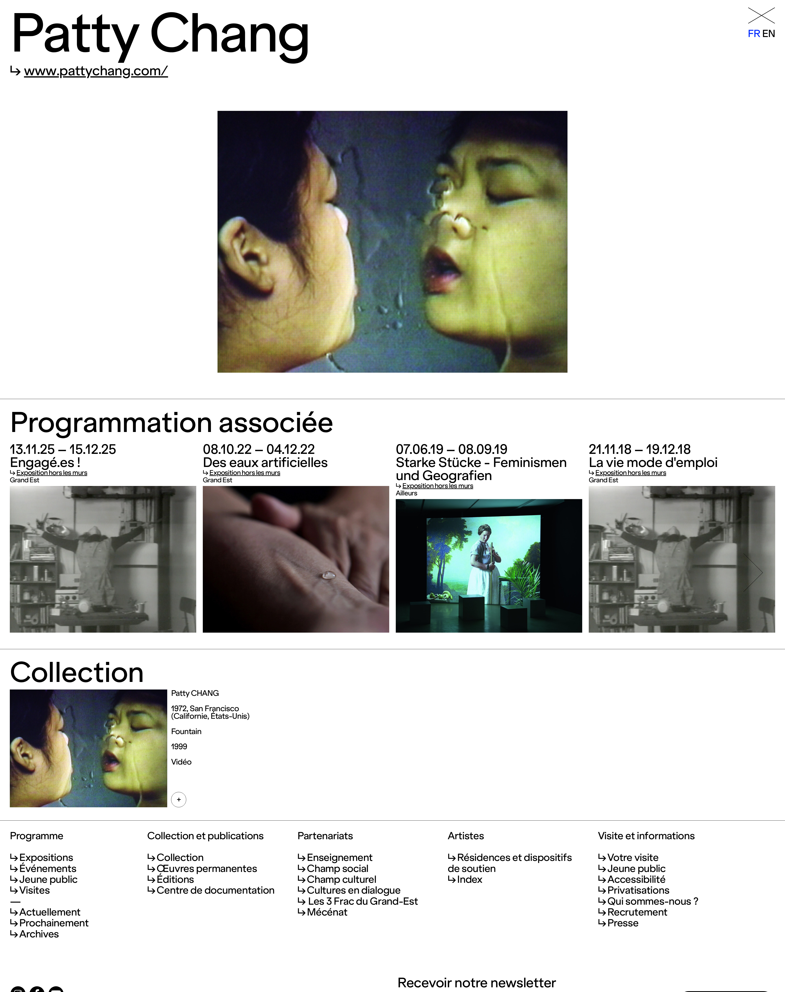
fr (754, 33)
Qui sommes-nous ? (652, 901)
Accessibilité (636, 879)
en (768, 33)
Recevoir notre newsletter (476, 983)
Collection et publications (205, 835)
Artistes (466, 835)
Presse (622, 923)
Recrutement (637, 912)
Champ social (337, 868)
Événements (47, 868)
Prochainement (54, 923)
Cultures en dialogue (353, 890)
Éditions (175, 879)
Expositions (46, 857)
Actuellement (50, 912)
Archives (39, 934)
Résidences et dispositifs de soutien (510, 862)
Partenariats (325, 835)
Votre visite (633, 857)
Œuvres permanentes (207, 868)
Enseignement (340, 857)
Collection (180, 857)
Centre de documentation (216, 890)
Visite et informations (646, 835)
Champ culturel (341, 879)
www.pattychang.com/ (96, 71)
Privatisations (638, 890)
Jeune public (48, 879)
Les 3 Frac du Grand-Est (362, 901)
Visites (34, 890)
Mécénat (327, 912)
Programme (36, 835)
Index (469, 879)
